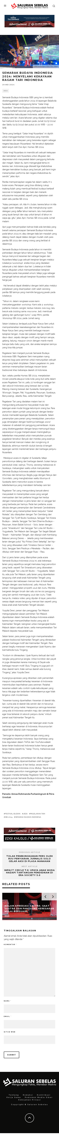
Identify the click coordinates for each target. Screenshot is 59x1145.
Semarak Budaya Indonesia (28, 817)
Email (7, 1016)
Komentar (10, 944)
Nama (7, 1001)
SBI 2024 (8, 817)
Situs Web (9, 1032)
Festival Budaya (12, 814)
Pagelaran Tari (37, 814)
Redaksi (28, 1095)
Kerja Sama (14, 1097)
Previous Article (29, 852)
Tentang (14, 1095)
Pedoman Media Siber (39, 1097)
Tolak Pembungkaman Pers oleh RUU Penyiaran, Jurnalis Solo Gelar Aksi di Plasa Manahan (29, 859)
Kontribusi (43, 1095)
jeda (25, 814)
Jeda (5, 91)
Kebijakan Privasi (29, 1100)
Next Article (30, 866)
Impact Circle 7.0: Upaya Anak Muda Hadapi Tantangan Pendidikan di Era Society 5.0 (29, 873)
